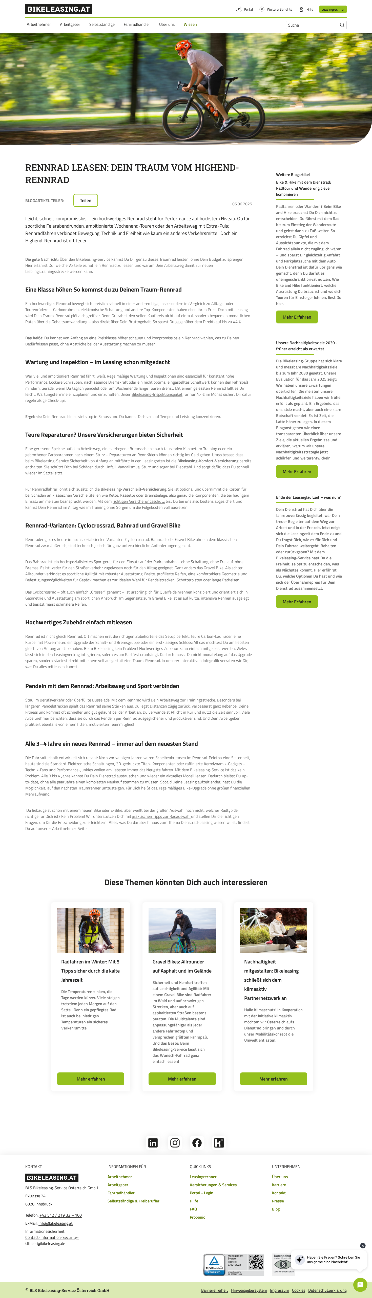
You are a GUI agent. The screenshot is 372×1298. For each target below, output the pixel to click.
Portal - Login (201, 1193)
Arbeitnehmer (39, 24)
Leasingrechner (333, 9)
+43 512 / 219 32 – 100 (60, 1215)
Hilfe (309, 9)
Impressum (279, 1290)
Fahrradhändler (138, 24)
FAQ (193, 1209)
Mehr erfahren (91, 1078)
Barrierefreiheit (214, 1290)
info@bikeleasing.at (55, 1223)
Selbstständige (102, 24)
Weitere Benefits (279, 9)
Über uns (167, 24)
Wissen (191, 24)
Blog (276, 1209)
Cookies (298, 1290)
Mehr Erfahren (297, 317)
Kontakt (279, 1193)
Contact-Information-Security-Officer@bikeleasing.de (52, 1240)
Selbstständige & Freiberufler (133, 1201)
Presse (278, 1201)
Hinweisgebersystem (249, 1290)
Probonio (197, 1217)
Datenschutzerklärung (327, 1290)
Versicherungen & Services (213, 1185)
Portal (248, 9)
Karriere (279, 1185)
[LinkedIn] (153, 1148)
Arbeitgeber (71, 24)
